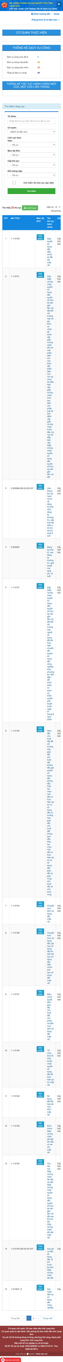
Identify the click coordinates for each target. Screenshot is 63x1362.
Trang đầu (15, 1318)
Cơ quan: (12, 127)
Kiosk (56, 13)
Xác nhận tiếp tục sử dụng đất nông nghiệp (50, 1298)
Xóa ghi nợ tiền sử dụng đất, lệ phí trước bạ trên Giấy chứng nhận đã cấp (50, 1263)
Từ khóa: (12, 116)
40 (39, 62)
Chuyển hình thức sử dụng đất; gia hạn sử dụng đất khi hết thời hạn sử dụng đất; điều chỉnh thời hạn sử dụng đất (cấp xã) (50, 957)
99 (39, 72)
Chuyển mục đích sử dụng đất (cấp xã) (50, 913)
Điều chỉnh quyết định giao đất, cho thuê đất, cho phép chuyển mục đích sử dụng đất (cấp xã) (50, 1016)
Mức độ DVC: (14, 150)
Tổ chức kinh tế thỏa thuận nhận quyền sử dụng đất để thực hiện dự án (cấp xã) (50, 1067)
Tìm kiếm (31, 191)
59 (39, 67)
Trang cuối (47, 1318)
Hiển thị (50, 206)
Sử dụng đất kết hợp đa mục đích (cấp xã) (50, 1105)
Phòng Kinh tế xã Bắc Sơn (45, 19)
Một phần (40, 237)
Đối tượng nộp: (15, 171)
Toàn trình (40, 1247)
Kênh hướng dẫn (41, 13)
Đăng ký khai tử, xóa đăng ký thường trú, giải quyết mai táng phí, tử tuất (50, 561)
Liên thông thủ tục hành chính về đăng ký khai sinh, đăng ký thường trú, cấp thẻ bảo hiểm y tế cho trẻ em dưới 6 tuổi (50, 512)
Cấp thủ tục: (14, 160)
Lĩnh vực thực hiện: (14, 139)
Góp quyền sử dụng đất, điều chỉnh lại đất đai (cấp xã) (50, 251)
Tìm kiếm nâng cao (14, 106)
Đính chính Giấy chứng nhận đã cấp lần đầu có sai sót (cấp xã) (50, 1139)
